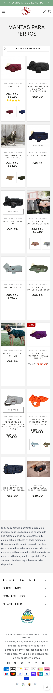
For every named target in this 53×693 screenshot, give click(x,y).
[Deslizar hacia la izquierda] (5, 3)
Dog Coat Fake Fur (13, 222)
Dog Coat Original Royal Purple (38, 355)
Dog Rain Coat (13, 287)
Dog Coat (13, 86)
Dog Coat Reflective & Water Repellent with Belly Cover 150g (13, 424)
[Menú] (3, 11)
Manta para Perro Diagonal (38, 489)
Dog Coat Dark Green (13, 354)
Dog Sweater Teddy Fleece (13, 156)
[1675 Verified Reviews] (27, 621)
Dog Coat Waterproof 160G (38, 222)
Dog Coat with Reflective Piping (13, 489)
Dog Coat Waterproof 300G (38, 288)
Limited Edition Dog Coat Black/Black (38, 88)
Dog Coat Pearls (38, 155)
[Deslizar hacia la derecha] (48, 3)
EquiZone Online (20, 634)
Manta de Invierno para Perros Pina (38, 421)
